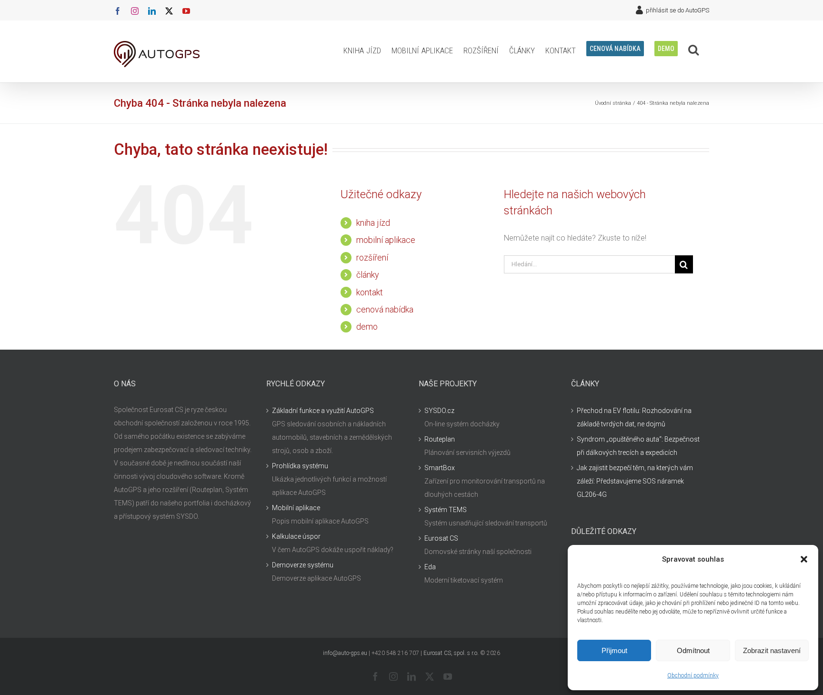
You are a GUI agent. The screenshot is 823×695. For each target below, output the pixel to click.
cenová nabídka (384, 309)
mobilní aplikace (385, 240)
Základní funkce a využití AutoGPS (323, 410)
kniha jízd (373, 223)
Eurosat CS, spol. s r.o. (451, 653)
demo (367, 327)
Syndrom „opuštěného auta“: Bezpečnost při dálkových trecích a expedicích (638, 445)
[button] (804, 559)
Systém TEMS (445, 510)
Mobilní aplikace (296, 508)
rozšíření (372, 257)
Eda (430, 567)
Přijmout (614, 650)
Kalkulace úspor (296, 536)
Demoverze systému (302, 565)
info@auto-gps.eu (345, 653)
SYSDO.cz (439, 410)
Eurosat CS (441, 538)
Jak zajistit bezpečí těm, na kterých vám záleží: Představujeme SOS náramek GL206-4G (635, 481)
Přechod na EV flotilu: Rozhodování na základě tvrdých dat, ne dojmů (634, 417)
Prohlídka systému (300, 466)
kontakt (369, 292)
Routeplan (439, 439)
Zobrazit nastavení (772, 650)
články (367, 275)
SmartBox (439, 468)
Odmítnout (693, 650)
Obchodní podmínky (693, 675)
